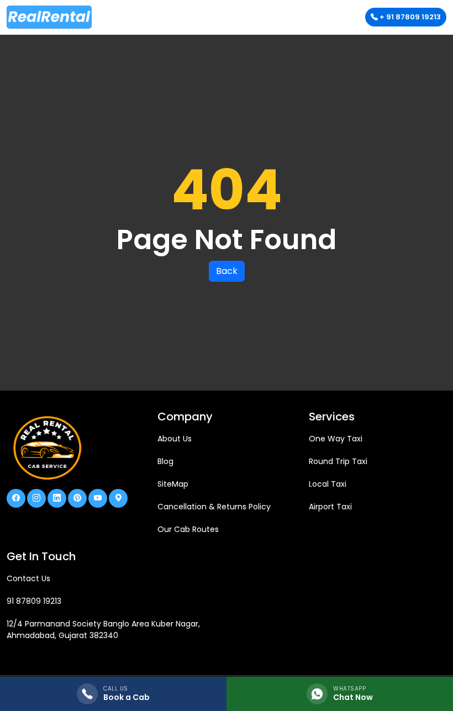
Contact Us (28, 578)
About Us (174, 438)
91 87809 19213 (34, 601)
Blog (165, 461)
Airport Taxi (330, 506)
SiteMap (172, 483)
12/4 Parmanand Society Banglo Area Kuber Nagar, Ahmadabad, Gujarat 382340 (103, 629)
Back (227, 271)
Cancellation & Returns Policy (214, 506)
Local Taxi (327, 483)
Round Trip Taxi (338, 461)
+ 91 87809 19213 (409, 17)
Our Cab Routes (188, 529)
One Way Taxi (335, 438)
